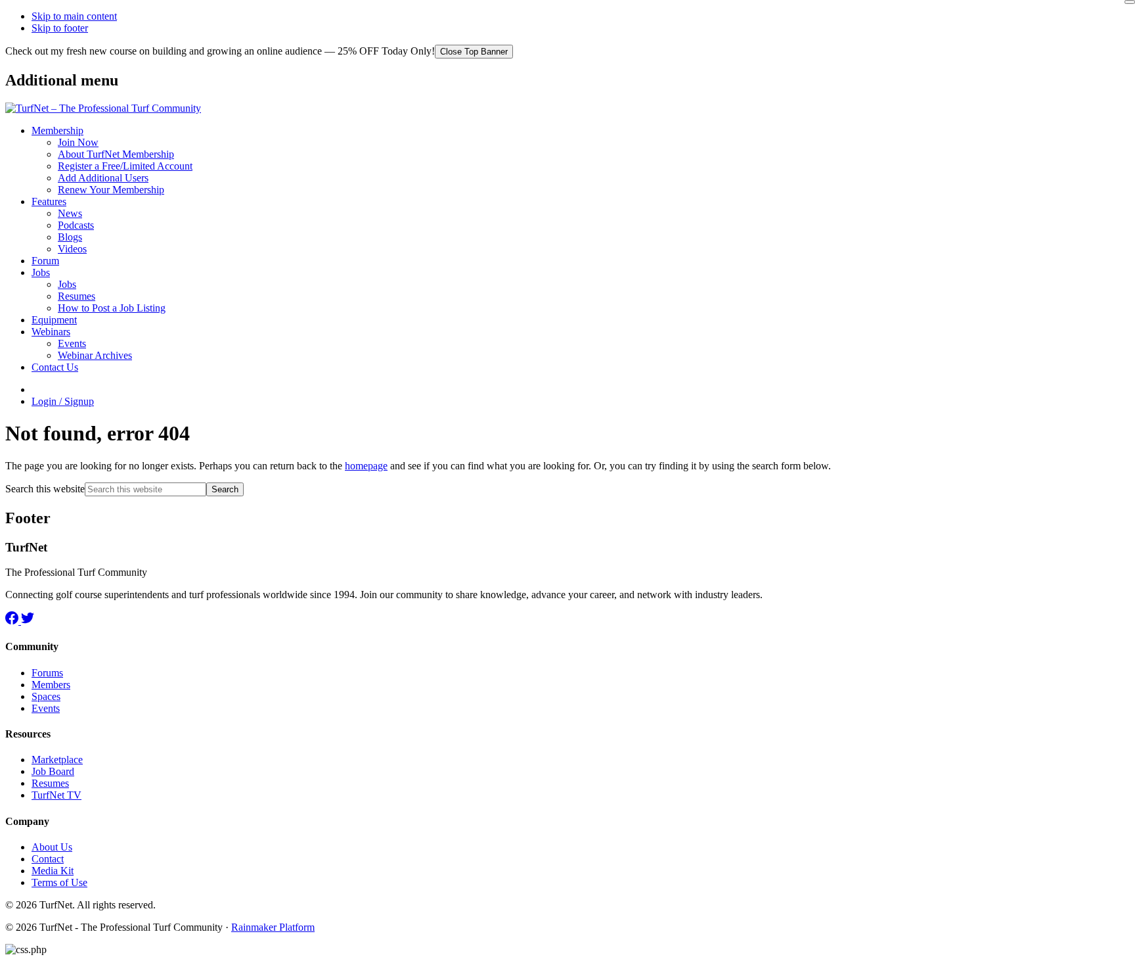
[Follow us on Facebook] (13, 620)
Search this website (45, 488)
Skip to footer (60, 28)
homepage (366, 465)
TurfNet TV (56, 795)
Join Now (78, 142)
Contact (48, 858)
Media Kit (53, 870)
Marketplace (57, 759)
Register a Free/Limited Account (125, 166)
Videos (72, 248)
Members (51, 684)
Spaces (46, 696)
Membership (57, 130)
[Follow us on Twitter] (27, 620)
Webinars (51, 331)
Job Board (53, 771)
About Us (52, 847)
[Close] (1129, 2)
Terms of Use (59, 882)
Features (49, 201)
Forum (45, 260)
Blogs (70, 237)
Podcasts (76, 225)
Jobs (41, 272)
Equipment (54, 319)
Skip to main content (74, 16)
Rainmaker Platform (273, 927)
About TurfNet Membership (116, 154)
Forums (47, 672)
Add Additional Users (103, 177)
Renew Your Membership (111, 189)
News (70, 213)
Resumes (76, 296)
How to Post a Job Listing (112, 308)
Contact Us (55, 367)
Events (72, 343)
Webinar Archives (95, 355)
